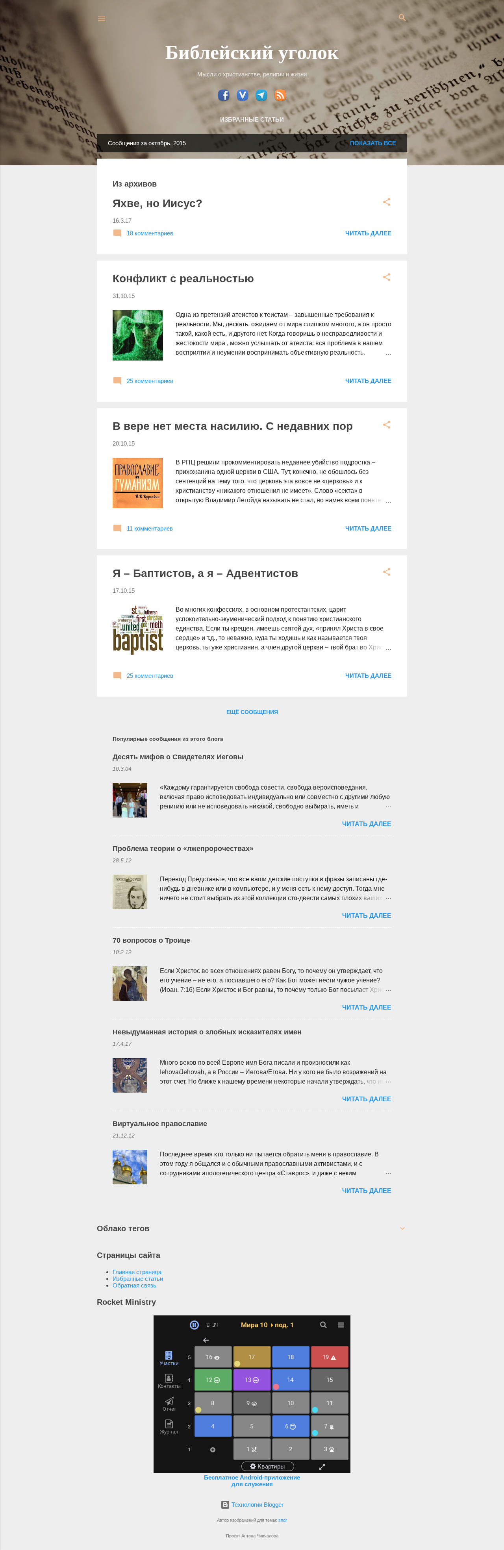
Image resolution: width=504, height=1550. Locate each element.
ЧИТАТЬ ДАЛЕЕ (368, 233)
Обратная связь (134, 1285)
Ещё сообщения (252, 712)
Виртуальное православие (160, 1124)
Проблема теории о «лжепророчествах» (183, 849)
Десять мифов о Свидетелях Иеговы (178, 757)
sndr (282, 1520)
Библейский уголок (252, 51)
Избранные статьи (252, 119)
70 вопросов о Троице (151, 940)
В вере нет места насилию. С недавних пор (233, 426)
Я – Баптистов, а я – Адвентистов (205, 573)
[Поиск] (402, 18)
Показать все (373, 143)
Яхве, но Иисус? (157, 203)
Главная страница (137, 1272)
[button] (386, 202)
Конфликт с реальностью (183, 278)
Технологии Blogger (257, 1504)
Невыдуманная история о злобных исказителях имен (207, 1032)
